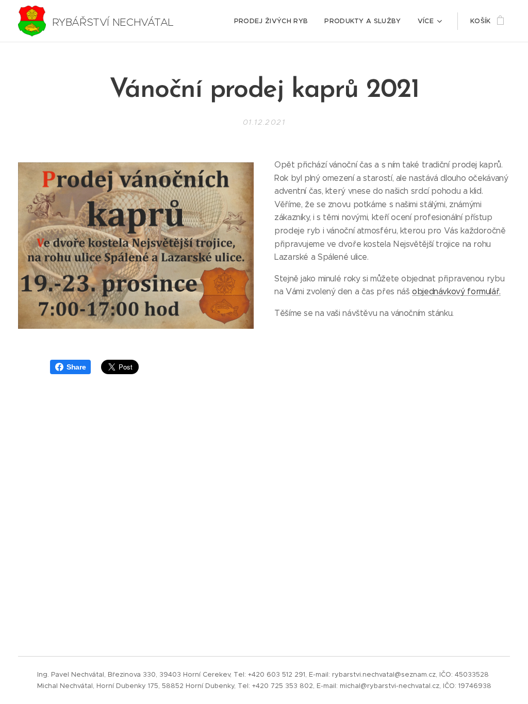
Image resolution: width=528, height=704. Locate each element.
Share (76, 367)
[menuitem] (274, 21)
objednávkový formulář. (456, 291)
